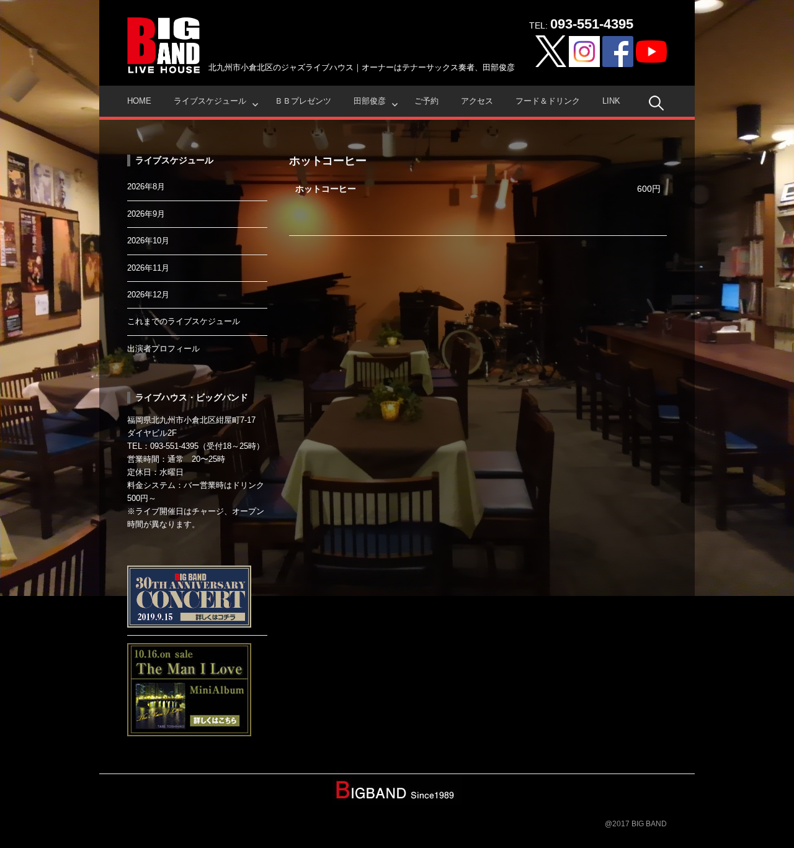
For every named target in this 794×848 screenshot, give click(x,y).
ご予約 (426, 101)
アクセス (477, 101)
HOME (139, 101)
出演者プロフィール (163, 348)
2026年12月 (148, 294)
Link (611, 101)
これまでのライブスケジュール (183, 321)
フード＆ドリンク (547, 101)
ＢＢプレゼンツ (303, 101)
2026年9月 (146, 214)
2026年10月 (148, 240)
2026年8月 (146, 186)
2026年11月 (148, 268)
